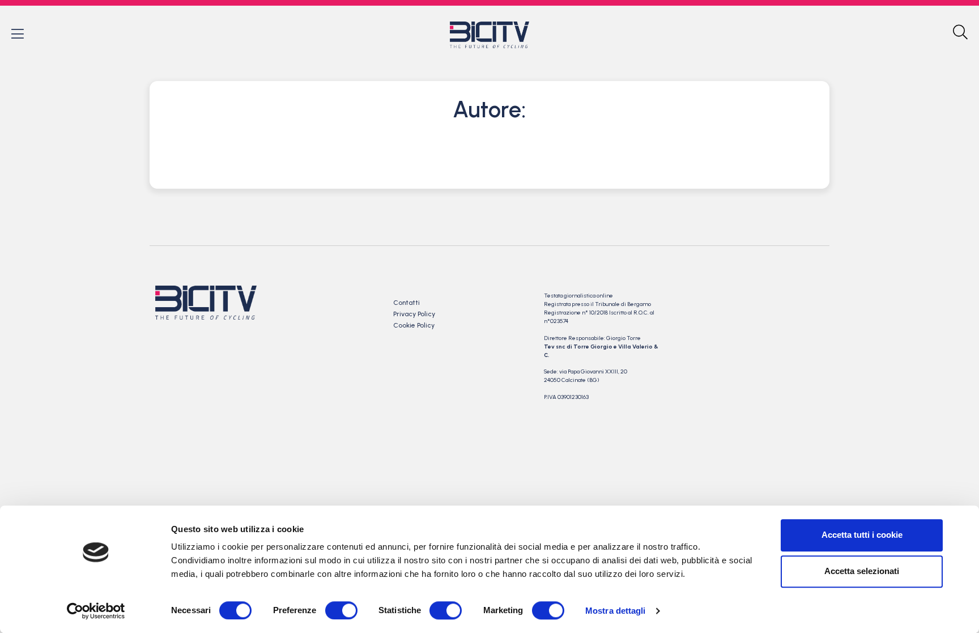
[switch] (341, 610)
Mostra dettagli (615, 610)
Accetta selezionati (861, 571)
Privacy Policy (414, 314)
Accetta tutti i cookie (862, 534)
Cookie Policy (414, 325)
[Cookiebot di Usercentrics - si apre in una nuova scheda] (96, 610)
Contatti (406, 303)
